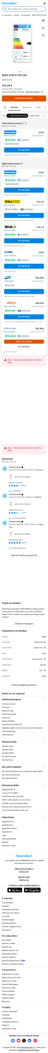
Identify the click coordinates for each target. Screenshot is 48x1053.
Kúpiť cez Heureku (24, 341)
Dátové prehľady (8, 991)
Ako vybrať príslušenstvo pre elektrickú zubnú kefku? (22, 771)
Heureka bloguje (8, 920)
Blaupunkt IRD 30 (8, 789)
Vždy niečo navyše (32, 92)
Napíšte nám (24, 871)
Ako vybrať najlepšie (11, 767)
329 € (41, 252)
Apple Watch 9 (7, 825)
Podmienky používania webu (28, 1050)
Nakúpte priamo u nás (10, 950)
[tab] (14, 108)
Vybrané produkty (10, 785)
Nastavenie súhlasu (9, 954)
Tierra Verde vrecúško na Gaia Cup (15, 810)
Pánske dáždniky (8, 721)
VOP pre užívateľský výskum (12, 964)
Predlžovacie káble (9, 714)
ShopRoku (6, 1015)
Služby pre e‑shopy (9, 981)
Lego (4, 835)
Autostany (6, 717)
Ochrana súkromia (9, 957)
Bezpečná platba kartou (11, 960)
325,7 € (40, 227)
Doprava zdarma (38, 136)
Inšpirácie (5, 1025)
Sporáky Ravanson (9, 756)
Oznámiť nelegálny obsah (11, 926)
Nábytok (5, 842)
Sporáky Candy (7, 746)
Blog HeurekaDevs (9, 923)
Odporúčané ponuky (18, 115)
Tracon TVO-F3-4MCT (10, 793)
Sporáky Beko (25, 15)
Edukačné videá (8, 998)
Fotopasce (6, 707)
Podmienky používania (10, 909)
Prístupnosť (6, 930)
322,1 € (40, 201)
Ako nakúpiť (6, 940)
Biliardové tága (7, 711)
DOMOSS (37, 497)
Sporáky (16, 15)
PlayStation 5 (7, 832)
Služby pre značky (9, 988)
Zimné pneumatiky (9, 839)
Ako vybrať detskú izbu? (11, 775)
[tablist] (24, 108)
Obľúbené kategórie (11, 699)
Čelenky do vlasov (9, 704)
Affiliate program (8, 994)
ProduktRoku (7, 1018)
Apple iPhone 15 (8, 821)
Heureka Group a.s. (28, 1047)
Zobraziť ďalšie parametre (23, 685)
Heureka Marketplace (10, 984)
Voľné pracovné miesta (10, 913)
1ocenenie (24, 140)
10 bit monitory (7, 735)
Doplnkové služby (12, 144)
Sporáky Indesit (8, 753)
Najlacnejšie (35, 115)
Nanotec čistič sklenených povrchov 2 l (17, 807)
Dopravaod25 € (38, 230)
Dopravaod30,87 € (37, 332)
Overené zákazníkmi (9, 1011)
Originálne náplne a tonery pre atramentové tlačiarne (22, 728)
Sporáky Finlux (7, 749)
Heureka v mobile (8, 943)
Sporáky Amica (7, 760)
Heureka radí (7, 947)
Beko (44, 636)
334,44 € (39, 278)
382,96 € (39, 328)
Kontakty (5, 906)
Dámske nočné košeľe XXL (12, 724)
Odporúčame (8, 817)
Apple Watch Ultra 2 (9, 828)
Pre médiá (5, 916)
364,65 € (39, 303)
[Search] (5, 107)
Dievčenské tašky (9, 731)
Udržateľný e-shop (9, 1028)
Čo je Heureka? (7, 902)
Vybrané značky (9, 741)
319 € (41, 132)
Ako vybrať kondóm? (9, 778)
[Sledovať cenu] (43, 28)
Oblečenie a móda (9, 845)
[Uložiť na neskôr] (43, 35)
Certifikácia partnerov (10, 1022)
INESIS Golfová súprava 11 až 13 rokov (16, 800)
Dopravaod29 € (38, 205)
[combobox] (24, 8)
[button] (14, 107)
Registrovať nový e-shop (11, 977)
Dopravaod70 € (38, 306)
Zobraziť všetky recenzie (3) (24, 555)
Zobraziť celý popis (24, 623)
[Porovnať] (43, 20)
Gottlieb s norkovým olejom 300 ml (15, 803)
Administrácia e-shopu (10, 974)
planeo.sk (39, 470)
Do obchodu (24, 149)
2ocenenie (28, 209)
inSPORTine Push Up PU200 (12, 796)
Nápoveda (6, 1001)
